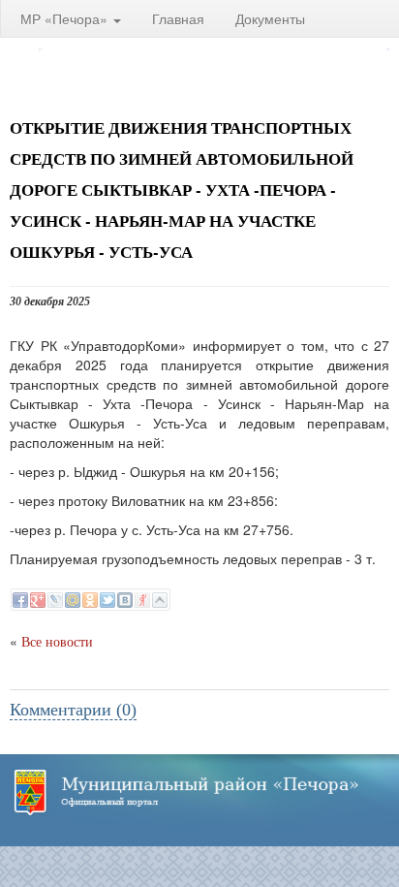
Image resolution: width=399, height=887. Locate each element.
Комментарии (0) (73, 709)
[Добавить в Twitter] (107, 600)
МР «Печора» (65, 18)
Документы (270, 18)
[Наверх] (160, 600)
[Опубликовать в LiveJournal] (55, 600)
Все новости (57, 642)
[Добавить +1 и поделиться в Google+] (38, 600)
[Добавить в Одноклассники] (90, 600)
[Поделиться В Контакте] (125, 600)
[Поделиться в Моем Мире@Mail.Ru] (72, 600)
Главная (178, 18)
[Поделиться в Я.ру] (142, 600)
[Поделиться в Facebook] (20, 600)
